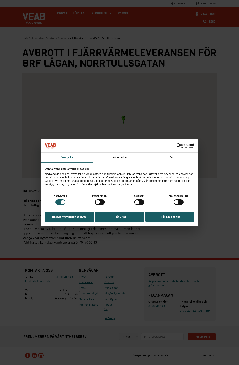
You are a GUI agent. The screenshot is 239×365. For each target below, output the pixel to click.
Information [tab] (119, 157)
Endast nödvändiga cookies (69, 216)
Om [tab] (172, 157)
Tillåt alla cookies (169, 216)
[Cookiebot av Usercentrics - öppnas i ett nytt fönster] (179, 145)
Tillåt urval (119, 216)
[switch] (100, 202)
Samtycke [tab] (67, 157)
